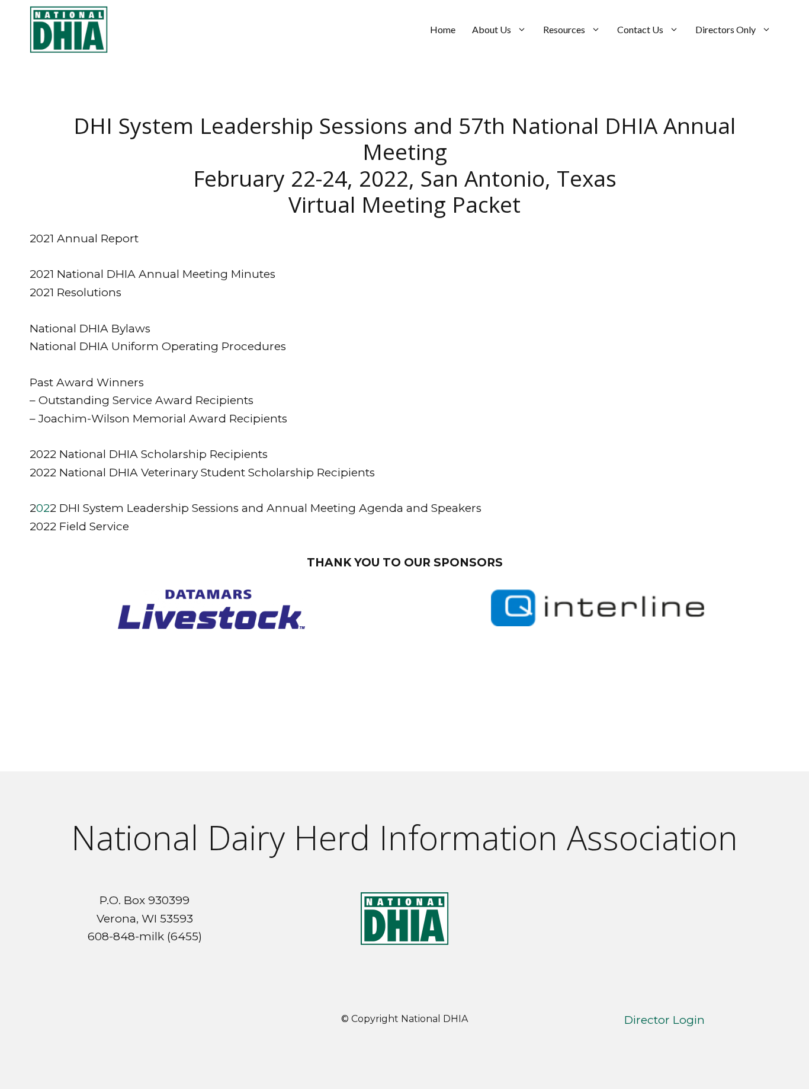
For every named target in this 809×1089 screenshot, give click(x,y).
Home (442, 29)
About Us (491, 29)
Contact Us (640, 29)
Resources (564, 29)
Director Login (664, 1020)
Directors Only (725, 29)
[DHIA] (69, 29)
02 (43, 508)
